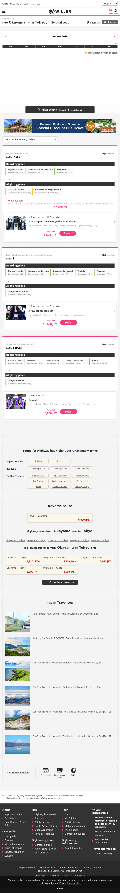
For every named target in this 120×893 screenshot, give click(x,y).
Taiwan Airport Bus (44, 833)
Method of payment (15, 844)
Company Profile (26, 867)
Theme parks (71, 829)
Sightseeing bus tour (75, 833)
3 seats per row (60, 468)
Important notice (13, 814)
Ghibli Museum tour (75, 825)
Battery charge (82, 486)
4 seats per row (82, 468)
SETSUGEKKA (41, 852)
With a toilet (82, 481)
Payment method (19, 772)
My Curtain (38, 481)
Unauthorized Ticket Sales (15, 824)
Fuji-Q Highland (73, 822)
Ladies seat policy (60, 481)
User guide (10, 836)
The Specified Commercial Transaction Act (60, 870)
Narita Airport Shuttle (46, 825)
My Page (99, 835)
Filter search (55, 109)
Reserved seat (82, 475)
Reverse (111, 22)
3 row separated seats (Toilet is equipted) (52, 221)
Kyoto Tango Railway (45, 848)
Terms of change (13, 847)
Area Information (73, 848)
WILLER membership (105, 831)
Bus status (10, 818)
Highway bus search (45, 814)
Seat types (40, 818)
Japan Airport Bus (44, 829)
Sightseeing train (43, 844)
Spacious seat (60, 475)
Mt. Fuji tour (71, 818)
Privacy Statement (93, 867)
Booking (9, 840)
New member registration (102, 841)
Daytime (38, 461)
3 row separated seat (40, 310)
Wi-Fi (38, 486)
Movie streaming (60, 486)
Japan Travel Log (103, 853)
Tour (67, 814)
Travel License (47, 867)
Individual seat (38, 475)
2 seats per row (38, 468)
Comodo (33, 399)
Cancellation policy (14, 851)
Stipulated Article (69, 867)
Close (60, 888)
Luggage (9, 855)
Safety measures (43, 822)
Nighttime (60, 461)
